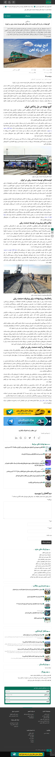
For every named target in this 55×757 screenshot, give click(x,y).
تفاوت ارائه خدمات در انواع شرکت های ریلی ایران (39, 680)
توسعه (49, 79)
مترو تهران (16, 726)
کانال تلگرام (31, 733)
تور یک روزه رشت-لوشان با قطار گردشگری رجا (32, 642)
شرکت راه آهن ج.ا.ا (14, 725)
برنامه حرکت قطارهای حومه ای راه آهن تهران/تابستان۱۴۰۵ (32, 7)
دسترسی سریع (15, 711)
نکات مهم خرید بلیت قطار (45, 557)
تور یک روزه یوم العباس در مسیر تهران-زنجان (32, 635)
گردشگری (33, 79)
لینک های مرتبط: (15, 720)
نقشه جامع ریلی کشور (13, 716)
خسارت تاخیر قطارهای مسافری (44, 562)
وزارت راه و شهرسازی (14, 723)
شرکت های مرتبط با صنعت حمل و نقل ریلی (34, 10)
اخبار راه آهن (46, 714)
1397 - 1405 (38, 750)
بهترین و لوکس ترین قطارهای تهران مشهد (40, 675)
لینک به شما (48, 668)
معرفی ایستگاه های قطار (29, 714)
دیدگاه (49, 500)
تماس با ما (31, 738)
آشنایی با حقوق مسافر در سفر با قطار (42, 570)
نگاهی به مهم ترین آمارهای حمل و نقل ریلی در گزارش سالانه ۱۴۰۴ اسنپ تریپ (24, 447)
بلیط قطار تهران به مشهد (10, 250)
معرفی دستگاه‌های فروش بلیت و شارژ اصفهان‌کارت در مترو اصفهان (27, 590)
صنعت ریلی (38, 79)
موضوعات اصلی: (46, 711)
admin (32, 70)
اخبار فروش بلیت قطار (44, 719)
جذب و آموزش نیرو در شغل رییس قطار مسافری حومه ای (29, 476)
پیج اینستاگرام (31, 735)
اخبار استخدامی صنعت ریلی (43, 721)
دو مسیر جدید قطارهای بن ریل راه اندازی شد (32, 454)
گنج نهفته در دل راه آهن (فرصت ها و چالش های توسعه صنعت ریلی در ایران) (27, 24)
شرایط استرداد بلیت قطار (45, 555)
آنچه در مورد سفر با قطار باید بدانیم (43, 568)
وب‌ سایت (49, 535)
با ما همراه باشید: (31, 730)
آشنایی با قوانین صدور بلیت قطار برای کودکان (40, 577)
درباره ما (32, 740)
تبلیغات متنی (46, 733)
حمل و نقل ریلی (44, 400)
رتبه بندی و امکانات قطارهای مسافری (42, 573)
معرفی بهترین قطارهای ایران (44, 559)
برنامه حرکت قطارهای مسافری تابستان (33, 613)
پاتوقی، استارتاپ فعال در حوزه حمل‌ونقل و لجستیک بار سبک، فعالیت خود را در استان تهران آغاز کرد (24, 464)
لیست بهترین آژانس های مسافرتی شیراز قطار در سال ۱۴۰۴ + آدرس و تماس (25, 471)
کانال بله (32, 737)
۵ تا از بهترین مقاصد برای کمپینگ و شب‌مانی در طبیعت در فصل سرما (34, 678)
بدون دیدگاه (31, 73)
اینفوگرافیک (31, 718)
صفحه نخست (48, 10)
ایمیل (49, 528)
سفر (43, 79)
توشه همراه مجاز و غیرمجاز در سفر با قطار (41, 575)
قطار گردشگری (46, 718)
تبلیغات (32, 742)
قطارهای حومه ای (45, 716)
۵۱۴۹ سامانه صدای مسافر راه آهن (43, 566)
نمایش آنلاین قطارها (14, 714)
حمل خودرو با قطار (46, 553)
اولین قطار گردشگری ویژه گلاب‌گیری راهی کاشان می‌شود (30, 649)
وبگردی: (48, 730)
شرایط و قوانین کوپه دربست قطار (43, 564)
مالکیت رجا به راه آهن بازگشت (35, 482)
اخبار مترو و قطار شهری (44, 723)
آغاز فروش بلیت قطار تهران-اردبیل (34, 597)
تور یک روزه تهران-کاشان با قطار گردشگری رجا (32, 656)
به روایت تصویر (31, 711)
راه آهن (46, 79)
